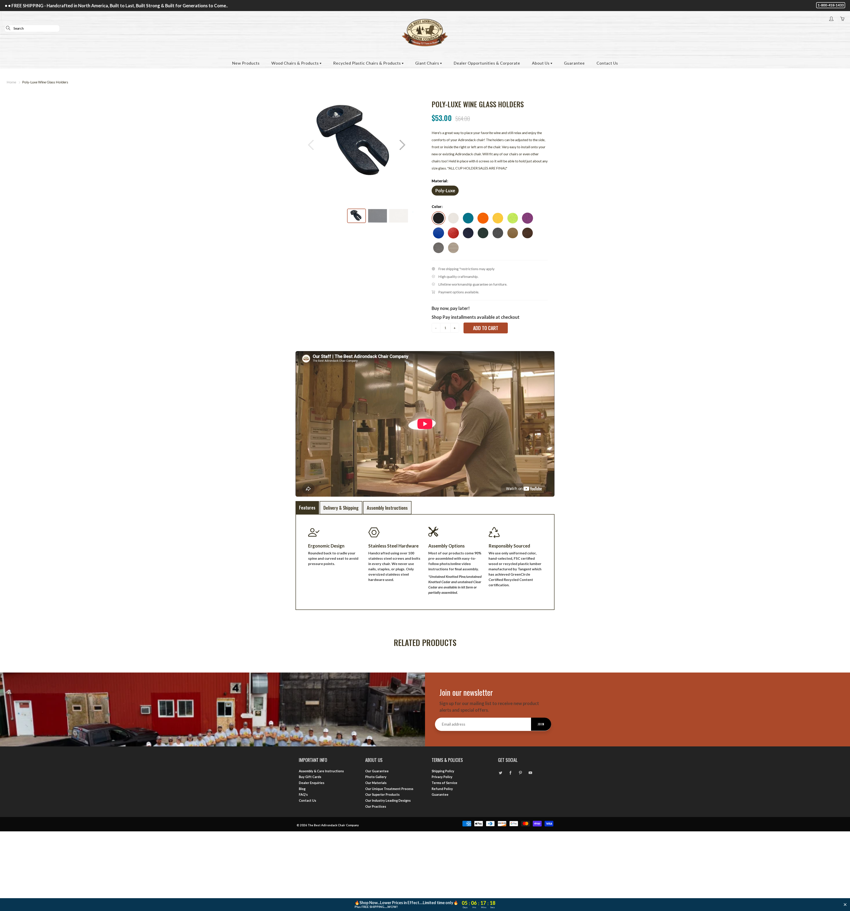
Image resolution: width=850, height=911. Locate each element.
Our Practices (375, 806)
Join (541, 724)
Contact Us (607, 63)
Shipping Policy (443, 771)
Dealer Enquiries (311, 783)
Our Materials (375, 783)
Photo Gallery (375, 777)
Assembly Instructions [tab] (387, 507)
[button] (402, 144)
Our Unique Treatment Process (389, 789)
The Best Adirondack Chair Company (333, 825)
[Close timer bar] (845, 904)
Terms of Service (444, 783)
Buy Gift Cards (310, 777)
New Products (246, 63)
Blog (302, 789)
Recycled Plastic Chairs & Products (367, 63)
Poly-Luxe (445, 190)
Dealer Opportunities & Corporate (487, 63)
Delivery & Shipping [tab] (341, 507)
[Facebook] (510, 773)
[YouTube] (530, 773)
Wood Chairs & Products (295, 63)
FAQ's (303, 794)
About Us (541, 63)
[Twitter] (500, 773)
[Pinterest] (520, 773)
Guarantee (574, 63)
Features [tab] (307, 507)
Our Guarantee (377, 771)
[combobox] (32, 28)
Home (11, 82)
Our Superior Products (382, 794)
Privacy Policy (442, 777)
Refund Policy (442, 789)
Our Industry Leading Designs (388, 800)
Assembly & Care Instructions (321, 771)
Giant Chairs (427, 63)
